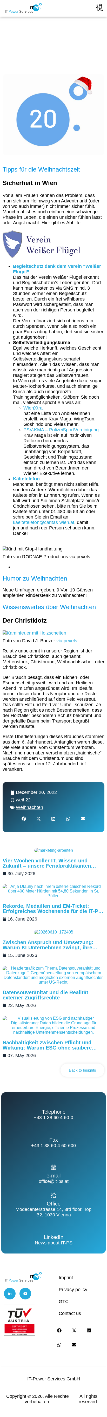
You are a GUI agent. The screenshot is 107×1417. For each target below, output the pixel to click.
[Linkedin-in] (10, 1293)
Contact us (70, 1313)
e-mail (53, 1175)
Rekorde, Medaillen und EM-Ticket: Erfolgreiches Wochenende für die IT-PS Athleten (52, 911)
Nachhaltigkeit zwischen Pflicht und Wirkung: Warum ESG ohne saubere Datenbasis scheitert (47, 1048)
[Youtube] (25, 1293)
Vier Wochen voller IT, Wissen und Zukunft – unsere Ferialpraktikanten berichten (47, 866)
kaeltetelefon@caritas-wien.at (43, 522)
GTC (64, 1301)
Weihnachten (29, 807)
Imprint (66, 1277)
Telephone (53, 1112)
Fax (53, 1140)
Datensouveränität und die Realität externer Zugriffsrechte (45, 995)
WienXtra (33, 408)
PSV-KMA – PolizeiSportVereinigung (61, 429)
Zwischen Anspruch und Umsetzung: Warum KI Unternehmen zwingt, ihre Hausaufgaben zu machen (48, 947)
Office (54, 1204)
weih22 (23, 799)
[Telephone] (53, 1103)
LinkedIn (53, 1237)
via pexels (66, 640)
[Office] (53, 1195)
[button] (24, 819)
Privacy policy (73, 1289)
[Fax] (53, 1131)
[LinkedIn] (53, 1228)
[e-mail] (53, 1167)
